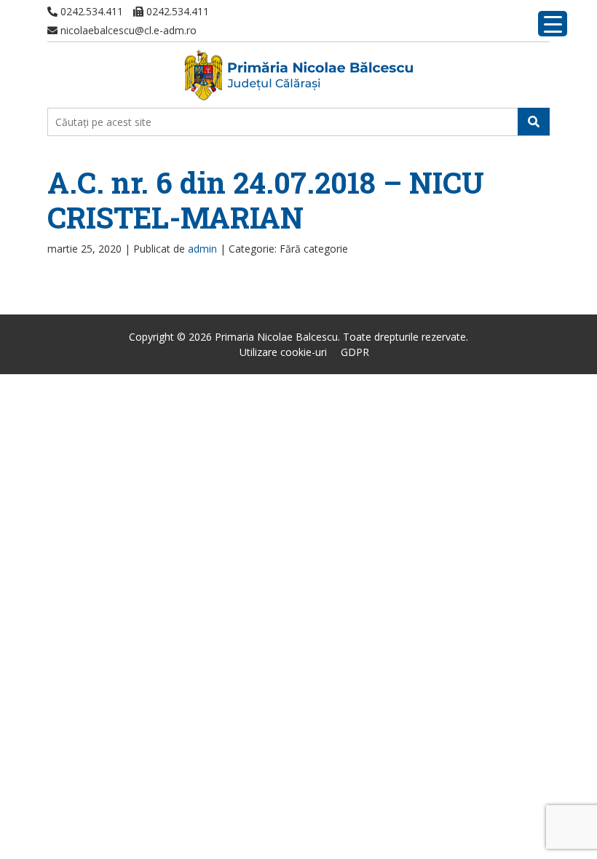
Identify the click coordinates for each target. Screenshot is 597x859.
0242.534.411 (90, 11)
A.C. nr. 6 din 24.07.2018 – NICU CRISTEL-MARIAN (265, 200)
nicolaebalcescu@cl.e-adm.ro (127, 30)
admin (202, 249)
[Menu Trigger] (552, 23)
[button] (534, 121)
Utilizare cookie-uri (283, 352)
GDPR (355, 352)
